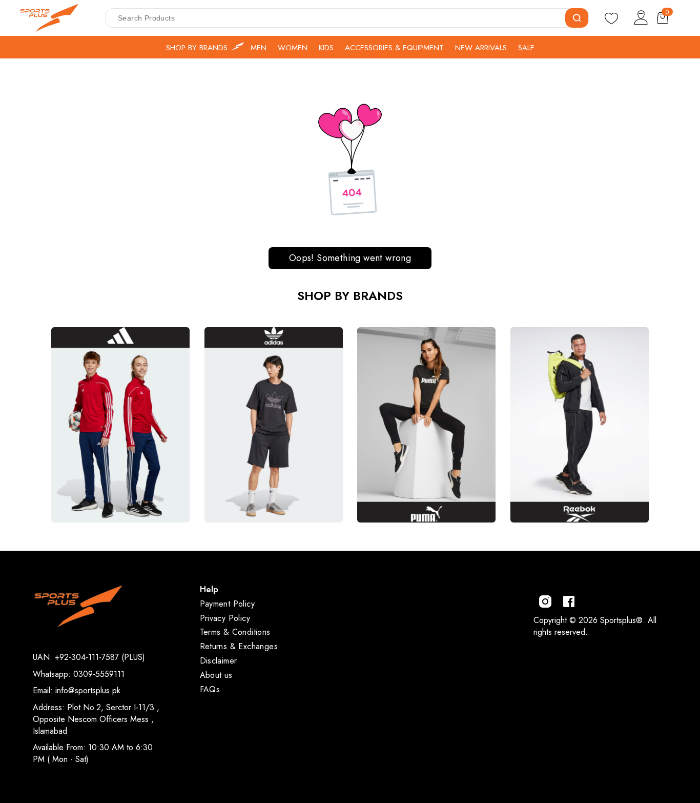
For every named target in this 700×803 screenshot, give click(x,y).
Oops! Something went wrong (350, 258)
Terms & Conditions (235, 632)
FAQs (210, 689)
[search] (576, 18)
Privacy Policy (225, 618)
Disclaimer (218, 661)
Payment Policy (227, 604)
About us (216, 675)
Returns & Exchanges (239, 646)
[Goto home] (54, 18)
